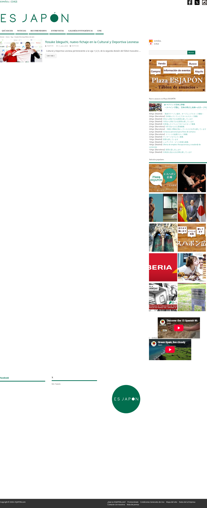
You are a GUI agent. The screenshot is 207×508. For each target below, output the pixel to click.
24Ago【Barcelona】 (177, 129)
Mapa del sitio (171, 502)
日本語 (14, 1)
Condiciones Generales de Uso (152, 502)
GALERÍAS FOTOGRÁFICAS (80, 31)
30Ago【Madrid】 (176, 114)
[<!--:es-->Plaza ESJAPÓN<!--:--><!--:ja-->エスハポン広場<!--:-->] (163, 178)
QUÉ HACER (7, 31)
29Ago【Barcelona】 (173, 116)
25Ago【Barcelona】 (166, 126)
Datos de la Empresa (187, 502)
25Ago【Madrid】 (171, 121)
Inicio (7, 37)
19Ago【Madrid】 (163, 139)
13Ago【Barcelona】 (165, 149)
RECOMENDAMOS (39, 31)
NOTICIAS (21, 31)
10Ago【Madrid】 (170, 152)
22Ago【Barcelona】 (168, 134)
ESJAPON (50, 46)
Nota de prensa (133, 504)
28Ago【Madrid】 (171, 119)
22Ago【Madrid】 (172, 132)
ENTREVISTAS (57, 31)
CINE (99, 31)
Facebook (4, 378)
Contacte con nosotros (116, 504)
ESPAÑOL (4, 1)
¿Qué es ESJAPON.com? (116, 502)
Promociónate (132, 502)
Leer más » (51, 56)
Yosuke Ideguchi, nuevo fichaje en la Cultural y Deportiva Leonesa (92, 42)
